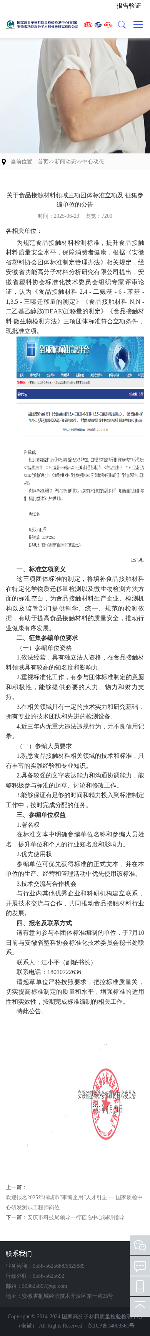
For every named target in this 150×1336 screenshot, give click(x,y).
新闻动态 (65, 162)
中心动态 (93, 162)
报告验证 (129, 5)
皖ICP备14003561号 (111, 1326)
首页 (43, 162)
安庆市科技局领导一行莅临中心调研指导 (75, 1217)
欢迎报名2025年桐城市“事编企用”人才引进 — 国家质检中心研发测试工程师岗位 (74, 1202)
